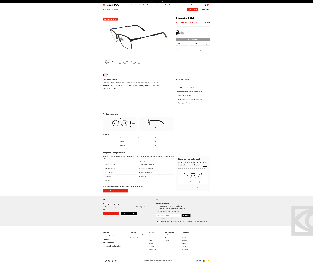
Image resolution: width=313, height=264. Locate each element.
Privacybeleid (187, 221)
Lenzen (106, 240)
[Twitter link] (106, 261)
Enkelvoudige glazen (110, 164)
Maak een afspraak (115, 191)
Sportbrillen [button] (146, 5)
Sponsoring (185, 249)
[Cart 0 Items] (205, 5)
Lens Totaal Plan (134, 238)
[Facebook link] (103, 261)
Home (108, 9)
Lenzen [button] (153, 5)
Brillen (106, 233)
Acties (167, 240)
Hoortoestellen (109, 243)
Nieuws (184, 243)
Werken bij (184, 240)
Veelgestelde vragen (170, 235)
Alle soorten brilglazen (147, 164)
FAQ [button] (165, 5)
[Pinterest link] (112, 261)
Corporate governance (188, 252)
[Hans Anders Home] (111, 5)
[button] (196, 5)
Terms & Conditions (148, 260)
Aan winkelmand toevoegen (200, 44)
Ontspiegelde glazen (147, 168)
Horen (150, 235)
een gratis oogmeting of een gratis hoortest (162, 1)
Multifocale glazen (110, 168)
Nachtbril (107, 180)
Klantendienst (168, 238)
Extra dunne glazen (146, 172)
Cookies (170, 260)
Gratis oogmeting (192, 9)
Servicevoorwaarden (198, 221)
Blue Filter (144, 176)
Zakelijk (184, 246)
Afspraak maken (111, 214)
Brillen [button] (131, 5)
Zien (150, 238)
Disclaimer (156, 260)
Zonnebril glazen (109, 172)
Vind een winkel (205, 9)
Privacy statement (167, 219)
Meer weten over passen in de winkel (193, 188)
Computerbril (108, 176)
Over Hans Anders (187, 238)
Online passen (182, 44)
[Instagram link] (109, 261)
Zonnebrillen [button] (138, 5)
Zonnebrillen (108, 236)
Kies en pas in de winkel (136, 235)
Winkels (184, 235)
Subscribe (186, 215)
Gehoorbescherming (112, 246)
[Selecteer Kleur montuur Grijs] (182, 33)
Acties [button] (169, 5)
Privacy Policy (163, 260)
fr (183, 5)
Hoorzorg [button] (159, 5)
